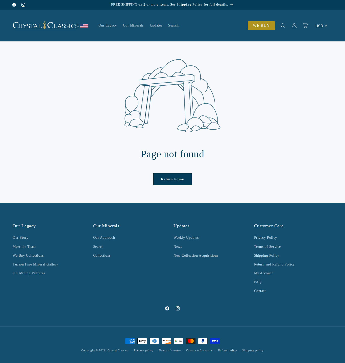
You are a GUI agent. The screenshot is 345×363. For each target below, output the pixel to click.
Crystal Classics (118, 350)
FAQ (257, 282)
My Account (263, 273)
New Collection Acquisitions (196, 255)
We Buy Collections (28, 255)
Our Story (20, 237)
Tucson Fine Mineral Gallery (35, 264)
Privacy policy (144, 350)
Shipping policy (253, 350)
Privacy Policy (265, 237)
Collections (102, 255)
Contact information (199, 350)
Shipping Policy (266, 255)
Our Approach (104, 237)
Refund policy (227, 350)
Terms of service (170, 350)
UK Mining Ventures (29, 273)
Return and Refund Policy (274, 264)
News (178, 247)
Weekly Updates (186, 237)
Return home (172, 179)
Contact (260, 291)
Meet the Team (24, 247)
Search (98, 247)
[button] (283, 25)
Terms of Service (267, 247)
